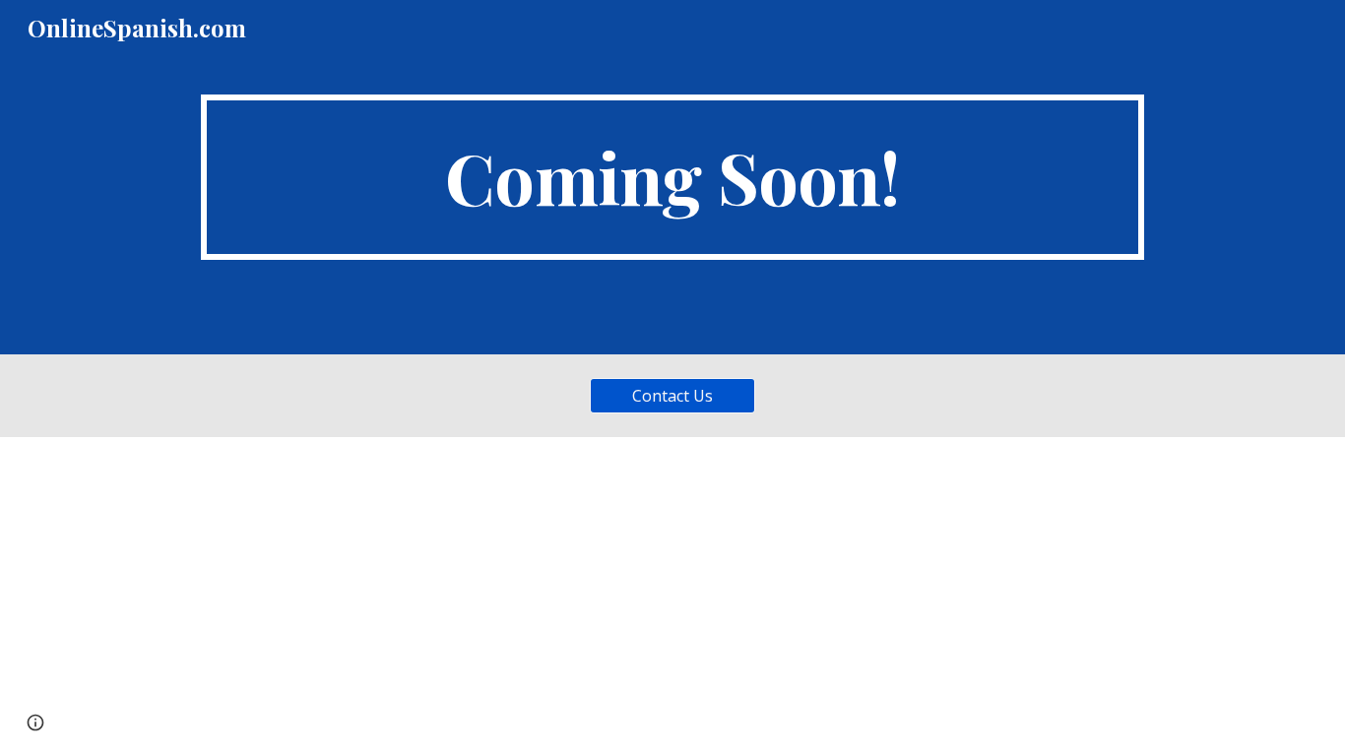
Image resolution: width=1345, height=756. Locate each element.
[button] (35, 722)
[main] (672, 177)
